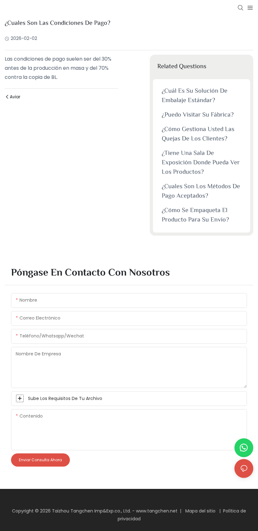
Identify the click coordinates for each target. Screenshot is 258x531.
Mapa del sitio (200, 511)
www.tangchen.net (157, 511)
